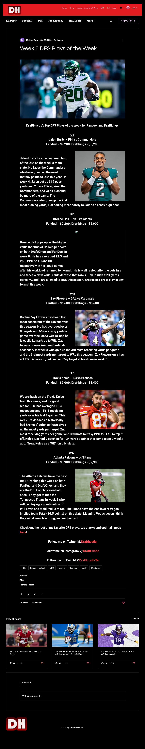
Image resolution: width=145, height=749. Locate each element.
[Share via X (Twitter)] (28, 594)
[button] (110, 21)
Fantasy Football (37, 568)
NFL (23, 568)
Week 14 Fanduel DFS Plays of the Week (117, 653)
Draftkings (95, 568)
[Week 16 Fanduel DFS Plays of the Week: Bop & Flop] (72, 635)
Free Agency (55, 20)
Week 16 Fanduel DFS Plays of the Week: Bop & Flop (71, 653)
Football (27, 20)
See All (135, 618)
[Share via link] (42, 594)
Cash (84, 568)
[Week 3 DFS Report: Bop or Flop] (26, 635)
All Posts (11, 20)
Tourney (73, 568)
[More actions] (123, 40)
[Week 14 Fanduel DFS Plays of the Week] (118, 635)
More (90, 20)
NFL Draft (75, 20)
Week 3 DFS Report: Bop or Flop (25, 653)
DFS (40, 20)
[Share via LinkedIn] (35, 594)
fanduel (61, 568)
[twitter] (121, 7)
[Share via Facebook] (21, 594)
